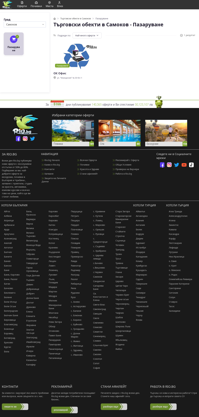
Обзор (52, 326)
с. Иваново (77, 354)
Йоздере (140, 252)
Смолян (97, 354)
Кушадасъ (141, 270)
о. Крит (173, 265)
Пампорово (55, 344)
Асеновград (10, 238)
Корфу (172, 238)
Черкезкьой (142, 306)
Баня (6, 270)
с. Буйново (76, 324)
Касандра (174, 233)
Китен (52, 224)
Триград (120, 249)
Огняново (54, 330)
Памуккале (141, 283)
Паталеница (55, 358)
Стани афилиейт (88, 173)
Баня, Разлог (11, 279)
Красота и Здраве (89, 169)
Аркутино (9, 233)
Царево (119, 281)
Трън (118, 258)
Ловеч (52, 265)
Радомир (75, 270)
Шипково (120, 321)
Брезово (8, 342)
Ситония (173, 292)
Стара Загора (123, 211)
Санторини (175, 288)
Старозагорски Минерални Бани (123, 219)
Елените (30, 316)
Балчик (8, 252)
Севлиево (98, 322)
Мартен (53, 291)
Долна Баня (32, 298)
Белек (139, 229)
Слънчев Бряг (100, 345)
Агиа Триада (175, 211)
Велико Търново (30, 234)
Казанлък (31, 360)
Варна (29, 223)
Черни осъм (122, 299)
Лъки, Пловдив (53, 281)
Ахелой (8, 243)
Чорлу (139, 315)
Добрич (30, 293)
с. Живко (75, 341)
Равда (74, 261)
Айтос (7, 211)
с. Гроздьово (77, 328)
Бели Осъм (10, 306)
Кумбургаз (141, 265)
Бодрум (140, 233)
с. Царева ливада (98, 257)
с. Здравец (76, 350)
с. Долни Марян (75, 335)
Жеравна (31, 325)
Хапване (48, 173)
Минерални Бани (55, 307)
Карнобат (54, 215)
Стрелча (120, 236)
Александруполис (178, 215)
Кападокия (141, 256)
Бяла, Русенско (31, 213)
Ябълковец (121, 339)
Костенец (54, 238)
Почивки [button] (36, 6)
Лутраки (173, 252)
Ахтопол (8, 247)
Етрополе (31, 320)
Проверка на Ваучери (127, 169)
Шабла (119, 317)
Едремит (140, 243)
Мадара (53, 286)
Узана (119, 272)
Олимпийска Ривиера (180, 279)
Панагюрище (56, 349)
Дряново (31, 307)
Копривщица (56, 233)
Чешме (139, 310)
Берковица (10, 319)
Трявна (119, 263)
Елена (29, 311)
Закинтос (174, 224)
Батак (7, 283)
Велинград (32, 240)
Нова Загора (55, 321)
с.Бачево (98, 263)
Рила (73, 288)
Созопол (97, 358)
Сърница (120, 240)
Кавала (172, 229)
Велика (30, 228)
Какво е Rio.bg (52, 164)
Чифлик (120, 312)
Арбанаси (9, 224)
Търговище (122, 267)
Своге (96, 318)
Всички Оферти (88, 160)
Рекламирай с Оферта (127, 160)
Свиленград (99, 309)
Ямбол (119, 349)
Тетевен (120, 245)
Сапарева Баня (98, 287)
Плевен (75, 233)
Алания (140, 220)
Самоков (97, 276)
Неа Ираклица (176, 256)
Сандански (99, 281)
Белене (8, 297)
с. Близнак (76, 315)
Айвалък (140, 211)
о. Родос (173, 274)
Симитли (98, 331)
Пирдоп (75, 224)
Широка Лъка (123, 326)
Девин (29, 284)
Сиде (138, 288)
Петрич (75, 215)
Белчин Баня (11, 315)
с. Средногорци (100, 240)
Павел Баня (55, 335)
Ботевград (9, 337)
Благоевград (10, 324)
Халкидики (174, 310)
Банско (8, 265)
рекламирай (61, 409)
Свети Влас (99, 304)
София (96, 367)
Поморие (76, 247)
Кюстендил (55, 256)
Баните (8, 256)
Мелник (53, 300)
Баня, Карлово (12, 274)
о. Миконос (175, 270)
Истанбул (141, 247)
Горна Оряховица (32, 269)
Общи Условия (123, 164)
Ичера (29, 351)
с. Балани (76, 310)
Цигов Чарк (122, 285)
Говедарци (32, 263)
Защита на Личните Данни (54, 180)
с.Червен (98, 272)
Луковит (53, 274)
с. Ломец (97, 220)
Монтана (53, 312)
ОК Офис (59, 73)
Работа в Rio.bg (123, 173)
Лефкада (173, 247)
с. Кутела (98, 215)
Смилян (97, 349)
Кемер (139, 261)
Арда (6, 229)
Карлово (53, 211)
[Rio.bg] (7, 4)
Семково (97, 327)
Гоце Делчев (33, 275)
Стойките (120, 231)
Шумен (119, 335)
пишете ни (10, 406)
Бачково (8, 288)
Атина (172, 220)
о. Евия (172, 261)
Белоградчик (11, 310)
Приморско (77, 256)
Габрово (30, 254)
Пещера (75, 220)
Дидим (139, 238)
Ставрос (173, 301)
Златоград (31, 337)
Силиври (140, 292)
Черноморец (122, 303)
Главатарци (32, 258)
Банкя (7, 261)
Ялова (139, 319)
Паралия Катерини (179, 283)
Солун (172, 297)
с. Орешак (98, 229)
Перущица (76, 211)
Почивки (84, 164)
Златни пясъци (30, 331)
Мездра (53, 296)
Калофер (31, 364)
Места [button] (49, 6)
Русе (73, 297)
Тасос (172, 306)
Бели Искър (10, 301)
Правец (75, 252)
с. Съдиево (99, 246)
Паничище (54, 353)
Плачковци (77, 229)
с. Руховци (98, 233)
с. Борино (76, 319)
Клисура (53, 229)
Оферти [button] (22, 6)
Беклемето (9, 292)
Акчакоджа (142, 215)
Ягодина (120, 344)
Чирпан (120, 308)
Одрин (139, 279)
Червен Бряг (122, 294)
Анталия (140, 224)
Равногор (76, 265)
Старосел (120, 226)
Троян (119, 254)
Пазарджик (55, 339)
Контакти (49, 169)
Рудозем (75, 292)
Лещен (52, 261)
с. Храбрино (99, 250)
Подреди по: (64, 35)
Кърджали (54, 252)
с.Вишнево (99, 267)
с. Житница (77, 345)
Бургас (7, 346)
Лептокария (175, 243)
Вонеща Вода (33, 245)
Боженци (9, 328)
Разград (75, 274)
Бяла (6, 351)
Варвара (30, 219)
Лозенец (53, 270)
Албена (8, 215)
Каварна (30, 355)
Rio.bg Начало (52, 160)
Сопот (96, 363)
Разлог (74, 279)
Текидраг (141, 297)
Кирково (53, 220)
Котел (52, 243)
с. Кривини (99, 211)
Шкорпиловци (123, 330)
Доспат (30, 302)
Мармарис (141, 274)
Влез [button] (60, 6)
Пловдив (75, 243)
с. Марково (99, 224)
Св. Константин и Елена (100, 297)
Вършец (30, 249)
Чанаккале (141, 301)
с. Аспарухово (78, 306)
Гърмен (30, 279)
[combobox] (25, 24)
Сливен (97, 340)
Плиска (75, 238)
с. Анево (75, 301)
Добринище (32, 289)
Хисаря (119, 276)
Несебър (53, 317)
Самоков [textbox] (11, 24)
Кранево (53, 247)
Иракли (30, 346)
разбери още (110, 406)
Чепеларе (121, 290)
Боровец (8, 333)
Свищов (97, 313)
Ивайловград (33, 341)
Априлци (9, 220)
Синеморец (99, 336)
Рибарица (76, 283)
